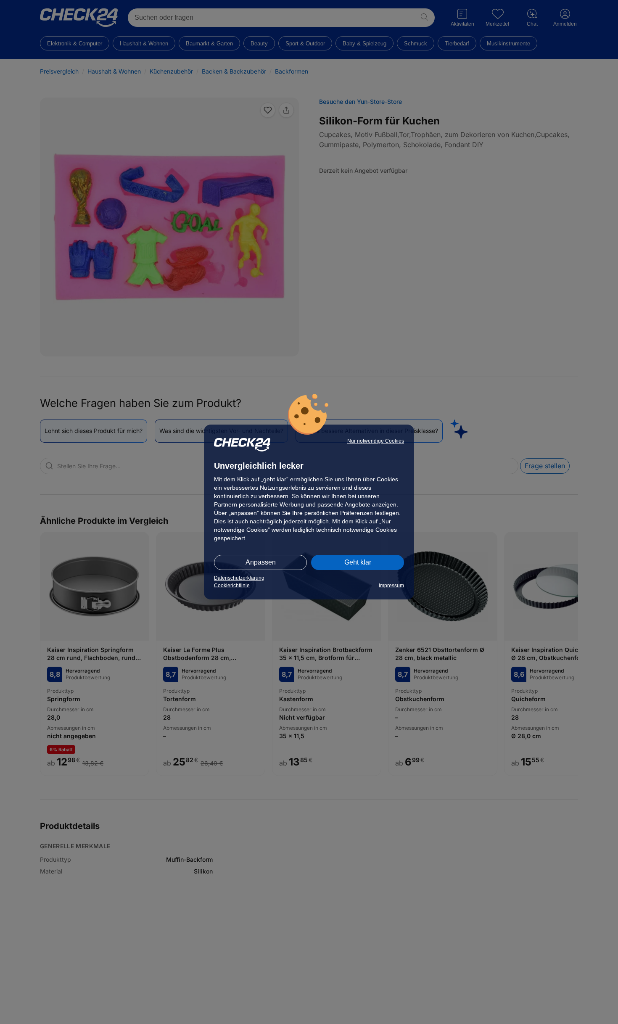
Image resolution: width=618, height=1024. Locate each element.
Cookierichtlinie (232, 586)
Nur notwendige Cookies (375, 441)
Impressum (391, 586)
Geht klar (357, 562)
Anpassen (261, 562)
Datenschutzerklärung (239, 578)
